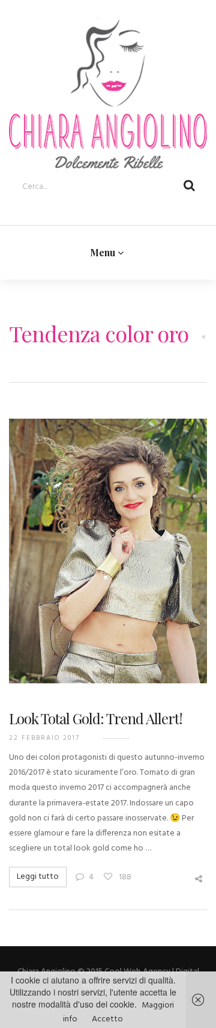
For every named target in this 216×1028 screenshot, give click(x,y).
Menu (104, 250)
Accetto (107, 1019)
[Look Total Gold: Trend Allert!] (108, 555)
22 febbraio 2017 (44, 735)
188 (124, 874)
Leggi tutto (38, 874)
